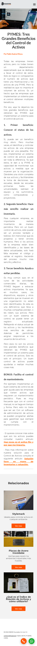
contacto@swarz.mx (10, 636)
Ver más (18, 526)
